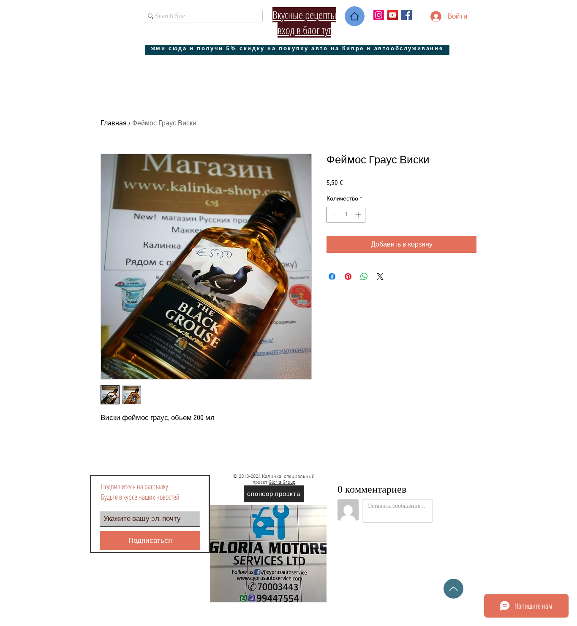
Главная (114, 123)
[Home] (355, 16)
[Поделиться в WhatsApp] (364, 276)
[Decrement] (333, 214)
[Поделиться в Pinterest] (348, 276)
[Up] (453, 589)
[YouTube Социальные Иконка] (392, 15)
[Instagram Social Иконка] (378, 15)
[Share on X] (380, 276)
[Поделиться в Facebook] (332, 276)
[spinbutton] (346, 214)
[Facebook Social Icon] (406, 15)
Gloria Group (282, 482)
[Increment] (359, 214)
